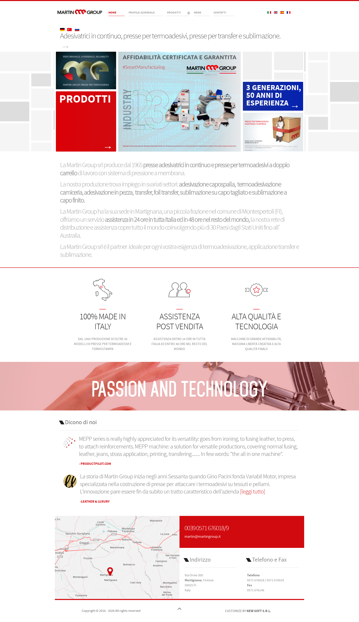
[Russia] (77, 29)
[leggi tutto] (252, 491)
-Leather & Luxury (94, 501)
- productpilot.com (95, 464)
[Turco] (69, 29)
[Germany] (62, 29)
